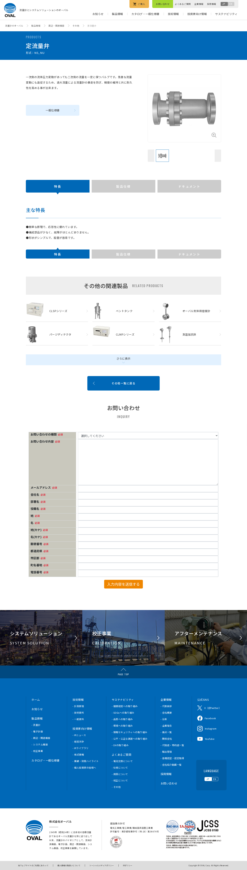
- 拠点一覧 (166, 732)
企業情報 (198, 3)
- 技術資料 (78, 712)
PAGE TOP (123, 674)
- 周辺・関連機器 (40, 738)
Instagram (211, 728)
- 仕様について (120, 767)
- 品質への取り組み (122, 719)
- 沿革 (164, 719)
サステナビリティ (226, 14)
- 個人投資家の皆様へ (84, 767)
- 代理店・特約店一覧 (172, 745)
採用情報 (211, 3)
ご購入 (141, 3)
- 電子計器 (37, 731)
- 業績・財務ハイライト (86, 761)
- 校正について (120, 780)
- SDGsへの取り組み (123, 712)
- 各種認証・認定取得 (172, 758)
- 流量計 (36, 725)
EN (230, 3)
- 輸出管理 (166, 751)
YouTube (210, 739)
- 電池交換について (122, 761)
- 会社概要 (166, 712)
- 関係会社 (166, 738)
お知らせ (98, 14)
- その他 (116, 787)
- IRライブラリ (81, 748)
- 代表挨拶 (166, 706)
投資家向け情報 (197, 14)
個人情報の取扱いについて (69, 865)
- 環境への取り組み (122, 725)
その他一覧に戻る (123, 383)
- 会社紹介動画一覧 (171, 764)
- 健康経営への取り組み (125, 706)
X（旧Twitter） (212, 708)
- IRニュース (79, 735)
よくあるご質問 (183, 3)
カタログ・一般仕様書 (145, 14)
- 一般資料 (78, 719)
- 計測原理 (78, 706)
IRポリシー (127, 865)
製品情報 (117, 14)
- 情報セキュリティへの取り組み (129, 732)
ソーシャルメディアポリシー (101, 865)
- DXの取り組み (120, 745)
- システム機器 (39, 744)
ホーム (35, 699)
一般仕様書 (53, 110)
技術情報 (173, 14)
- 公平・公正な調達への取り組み (130, 738)
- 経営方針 (78, 741)
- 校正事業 (37, 751)
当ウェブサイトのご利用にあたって (33, 865)
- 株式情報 (78, 754)
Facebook (210, 718)
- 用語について (120, 774)
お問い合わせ (162, 3)
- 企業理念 (166, 725)
